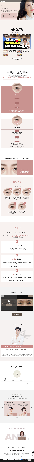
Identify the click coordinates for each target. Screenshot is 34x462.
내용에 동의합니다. (24, 460)
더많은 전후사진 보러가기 (17, 314)
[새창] (18, 450)
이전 (2, 408)
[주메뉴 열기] (33, 1)
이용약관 (13, 447)
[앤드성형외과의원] (13, 450)
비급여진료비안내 (24, 447)
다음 (31, 408)
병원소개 (9, 447)
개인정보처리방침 (18, 447)
